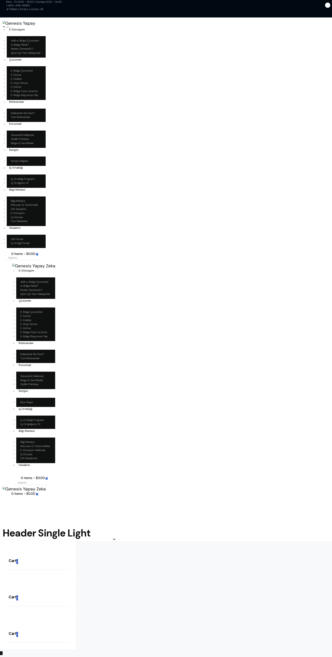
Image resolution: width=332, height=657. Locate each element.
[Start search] (45, 257)
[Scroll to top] (1, 653)
